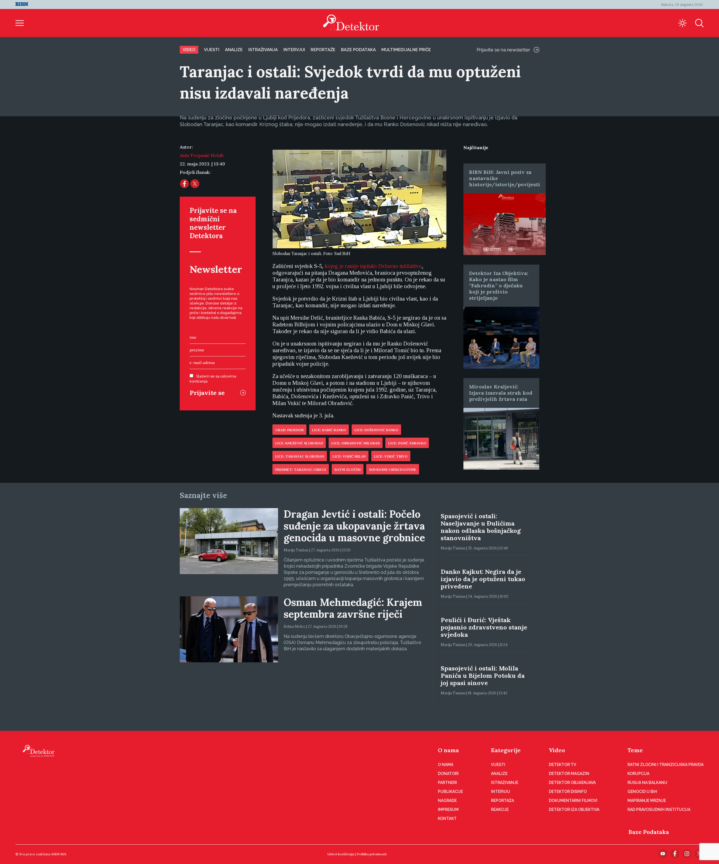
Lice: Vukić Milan (349, 456)
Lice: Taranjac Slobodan (299, 456)
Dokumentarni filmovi (573, 800)
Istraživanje (504, 782)
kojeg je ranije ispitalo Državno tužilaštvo (373, 266)
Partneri (447, 782)
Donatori (448, 773)
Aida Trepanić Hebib (202, 155)
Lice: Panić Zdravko (407, 443)
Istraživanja (263, 49)
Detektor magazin (569, 773)
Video (189, 49)
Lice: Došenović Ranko (376, 430)
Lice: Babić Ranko (329, 430)
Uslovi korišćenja (340, 854)
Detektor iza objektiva (574, 809)
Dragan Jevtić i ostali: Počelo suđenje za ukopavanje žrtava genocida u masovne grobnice (354, 526)
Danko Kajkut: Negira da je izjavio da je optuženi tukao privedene (483, 579)
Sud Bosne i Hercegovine (392, 470)
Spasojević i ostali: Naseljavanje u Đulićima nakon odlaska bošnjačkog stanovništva (481, 527)
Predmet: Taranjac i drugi (300, 470)
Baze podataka (358, 49)
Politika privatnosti (371, 854)
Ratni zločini (348, 470)
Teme (635, 750)
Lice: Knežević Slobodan (299, 443)
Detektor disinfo (568, 791)
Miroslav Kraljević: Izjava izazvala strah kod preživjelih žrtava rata (500, 392)
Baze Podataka (649, 831)
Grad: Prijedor (289, 430)
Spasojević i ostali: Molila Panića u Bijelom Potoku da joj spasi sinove (483, 675)
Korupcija (638, 773)
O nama (448, 750)
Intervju (500, 791)
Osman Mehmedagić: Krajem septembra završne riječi (353, 608)
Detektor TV (562, 764)
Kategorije (506, 750)
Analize (234, 49)
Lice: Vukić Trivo (391, 456)
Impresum (448, 809)
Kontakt (447, 818)
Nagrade (447, 800)
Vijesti (211, 49)
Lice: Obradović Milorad (355, 443)
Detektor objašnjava (572, 782)
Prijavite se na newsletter (503, 50)
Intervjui (294, 49)
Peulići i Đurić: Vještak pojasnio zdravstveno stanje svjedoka (484, 627)
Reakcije (500, 809)
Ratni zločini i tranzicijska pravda (665, 764)
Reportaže (323, 49)
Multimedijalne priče (406, 49)
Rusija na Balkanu (647, 782)
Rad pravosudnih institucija (658, 809)
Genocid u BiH (642, 791)
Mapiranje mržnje (646, 800)
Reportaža (502, 800)
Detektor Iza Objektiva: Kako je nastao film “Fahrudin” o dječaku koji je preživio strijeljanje (498, 285)
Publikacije (450, 791)
